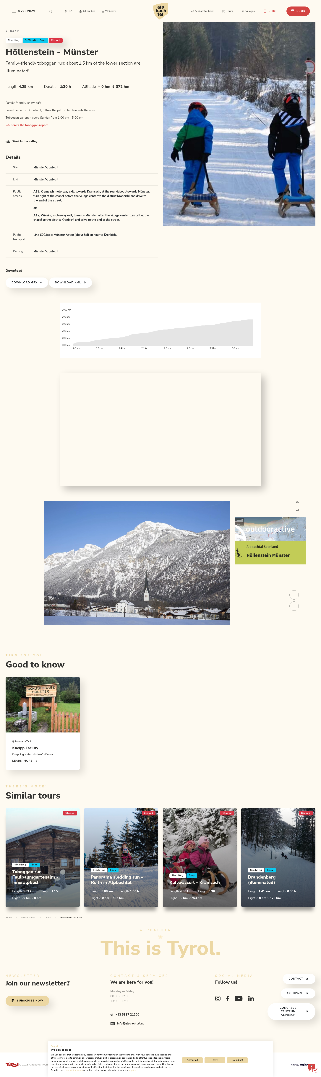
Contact (296, 979)
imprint (132, 1070)
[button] (56, 1046)
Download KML (68, 282)
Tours (48, 917)
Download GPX (25, 282)
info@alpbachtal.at (130, 1023)
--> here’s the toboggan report (27, 125)
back (14, 31)
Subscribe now (30, 1000)
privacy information (73, 1070)
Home (9, 917)
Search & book (28, 917)
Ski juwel (294, 993)
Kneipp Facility (25, 748)
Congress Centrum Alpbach (288, 1011)
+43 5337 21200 (127, 1014)
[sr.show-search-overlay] (50, 11)
